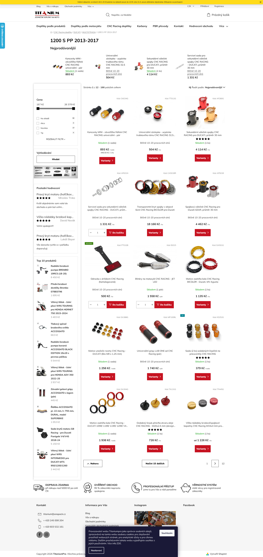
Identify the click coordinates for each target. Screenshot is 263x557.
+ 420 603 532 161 (53, 526)
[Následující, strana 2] (215, 463)
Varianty (105, 160)
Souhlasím (167, 533)
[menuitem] (51, 26)
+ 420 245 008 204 (53, 520)
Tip (57, 133)
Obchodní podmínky (73, 6)
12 (223, 463)
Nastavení (96, 550)
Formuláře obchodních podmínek (102, 525)
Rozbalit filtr (54, 139)
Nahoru (94, 463)
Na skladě (57, 118)
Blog (38, 6)
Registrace (219, 6)
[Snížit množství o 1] (91, 232)
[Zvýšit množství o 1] (104, 232)
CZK (189, 6)
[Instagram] (46, 535)
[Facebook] (39, 535)
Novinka (57, 128)
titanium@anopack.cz (54, 514)
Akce (57, 123)
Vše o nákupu (53, 6)
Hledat (56, 159)
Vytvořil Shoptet (218, 553)
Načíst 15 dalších (155, 463)
